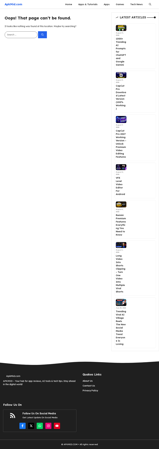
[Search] (42, 34)
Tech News (136, 4)
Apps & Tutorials (88, 4)
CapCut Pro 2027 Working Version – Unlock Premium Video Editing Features (121, 143)
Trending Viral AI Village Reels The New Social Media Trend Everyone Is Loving (121, 327)
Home (68, 4)
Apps (107, 4)
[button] (150, 4)
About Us (88, 381)
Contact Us (89, 385)
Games (120, 4)
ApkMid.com (13, 4)
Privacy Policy (90, 390)
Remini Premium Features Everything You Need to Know (121, 225)
